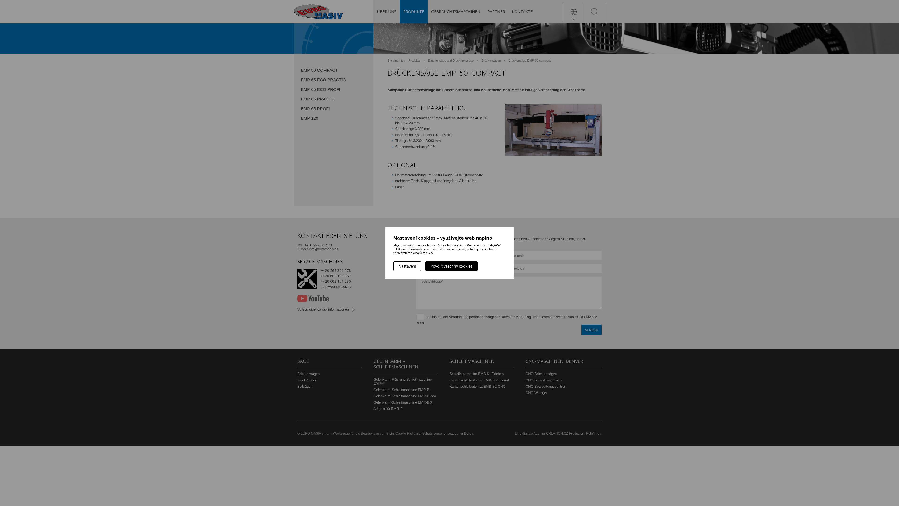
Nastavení (407, 266)
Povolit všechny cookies (451, 266)
